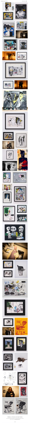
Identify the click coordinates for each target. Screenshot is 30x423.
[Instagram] (26, 1)
